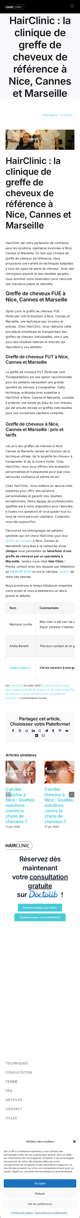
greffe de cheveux (19, 541)
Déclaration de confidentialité (51, 1212)
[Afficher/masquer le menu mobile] (72, 6)
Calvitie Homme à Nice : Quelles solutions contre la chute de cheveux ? (20, 805)
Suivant (66, 115)
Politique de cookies (22, 1212)
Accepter (40, 1183)
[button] (74, 1141)
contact (64, 571)
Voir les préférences (40, 1204)
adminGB (15, 685)
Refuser (40, 1193)
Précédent (50, 115)
